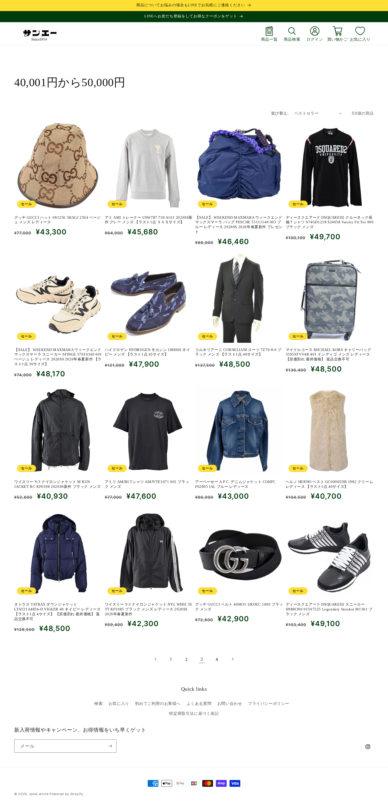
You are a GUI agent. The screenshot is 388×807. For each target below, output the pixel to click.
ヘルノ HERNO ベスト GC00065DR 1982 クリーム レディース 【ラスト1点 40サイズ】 (329, 484)
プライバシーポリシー (268, 703)
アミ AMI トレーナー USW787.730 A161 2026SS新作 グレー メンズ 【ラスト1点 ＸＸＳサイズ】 (149, 219)
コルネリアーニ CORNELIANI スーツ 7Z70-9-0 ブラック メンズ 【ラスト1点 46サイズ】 (238, 351)
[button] (292, 33)
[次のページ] (232, 659)
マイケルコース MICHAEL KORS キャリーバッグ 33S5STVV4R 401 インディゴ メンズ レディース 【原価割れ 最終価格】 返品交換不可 (328, 354)
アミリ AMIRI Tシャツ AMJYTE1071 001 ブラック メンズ (147, 484)
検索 (98, 703)
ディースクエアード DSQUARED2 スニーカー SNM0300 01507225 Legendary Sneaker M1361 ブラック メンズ (329, 609)
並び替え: (280, 113)
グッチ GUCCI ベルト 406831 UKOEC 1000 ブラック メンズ (239, 606)
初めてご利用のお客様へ (158, 703)
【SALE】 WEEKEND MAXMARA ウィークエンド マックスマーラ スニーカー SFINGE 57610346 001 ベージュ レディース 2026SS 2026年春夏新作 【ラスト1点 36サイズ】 (58, 356)
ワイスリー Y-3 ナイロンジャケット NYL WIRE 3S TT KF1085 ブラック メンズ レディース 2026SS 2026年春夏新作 (148, 609)
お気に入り (360, 39)
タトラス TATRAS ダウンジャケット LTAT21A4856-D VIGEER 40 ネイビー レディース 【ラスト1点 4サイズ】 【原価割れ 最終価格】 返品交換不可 (57, 611)
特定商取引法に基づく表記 (194, 713)
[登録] (110, 746)
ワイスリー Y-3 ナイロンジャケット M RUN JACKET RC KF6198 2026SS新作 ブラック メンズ (57, 484)
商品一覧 (269, 39)
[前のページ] (155, 659)
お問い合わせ (229, 703)
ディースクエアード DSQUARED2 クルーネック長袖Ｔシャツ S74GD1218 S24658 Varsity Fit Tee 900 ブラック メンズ (330, 222)
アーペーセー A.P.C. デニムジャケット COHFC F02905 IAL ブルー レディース (235, 484)
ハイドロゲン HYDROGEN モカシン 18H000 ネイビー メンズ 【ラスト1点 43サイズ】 (147, 351)
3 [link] (201, 659)
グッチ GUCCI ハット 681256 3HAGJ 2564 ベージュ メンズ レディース (57, 219)
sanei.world (39, 794)
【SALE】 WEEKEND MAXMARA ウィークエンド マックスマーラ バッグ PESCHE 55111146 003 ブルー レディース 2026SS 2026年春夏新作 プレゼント (239, 224)
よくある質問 (199, 703)
